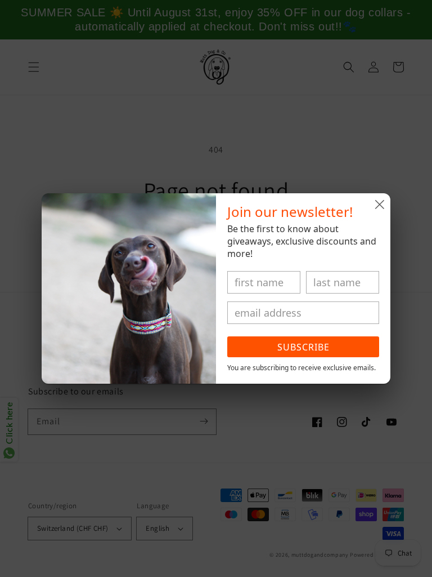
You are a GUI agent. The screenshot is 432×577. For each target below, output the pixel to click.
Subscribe (303, 347)
